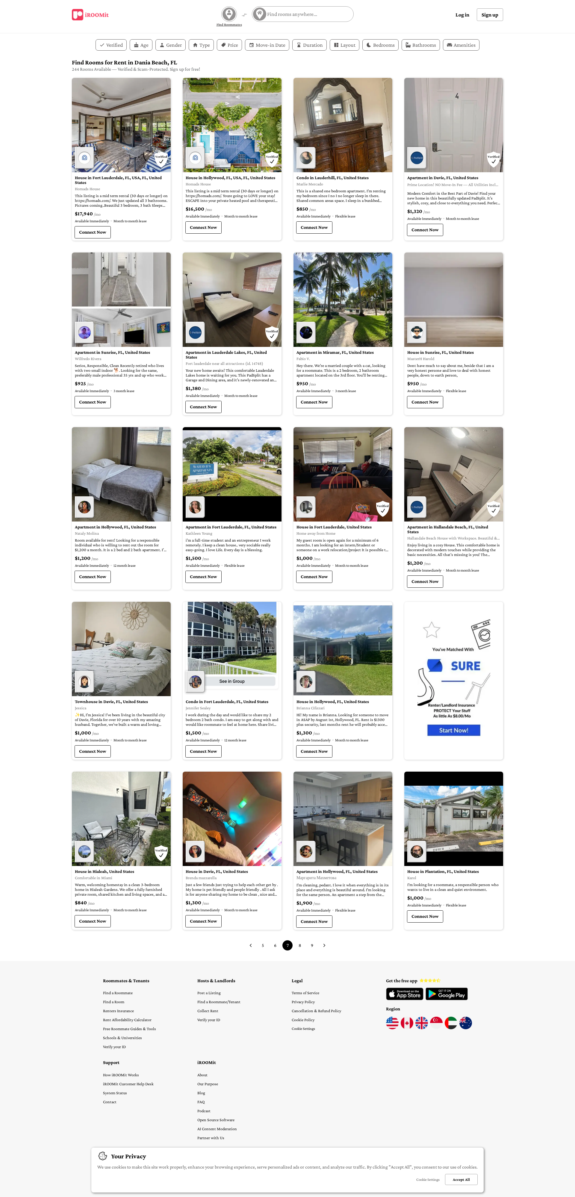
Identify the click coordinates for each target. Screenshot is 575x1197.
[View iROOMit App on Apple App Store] (404, 998)
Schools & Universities (122, 1037)
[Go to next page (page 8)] (324, 945)
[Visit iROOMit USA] (392, 1027)
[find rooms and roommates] (244, 15)
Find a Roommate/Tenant (218, 1001)
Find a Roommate (118, 992)
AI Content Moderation (217, 1128)
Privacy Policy (303, 1001)
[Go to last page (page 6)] (251, 945)
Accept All (461, 1179)
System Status (115, 1092)
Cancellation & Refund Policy (316, 1010)
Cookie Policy (303, 1019)
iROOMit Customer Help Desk (128, 1083)
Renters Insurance (118, 1010)
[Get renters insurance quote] (453, 681)
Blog (201, 1092)
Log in (462, 15)
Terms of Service (305, 992)
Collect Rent (207, 1010)
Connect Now (92, 232)
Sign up (490, 15)
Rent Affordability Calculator (127, 1019)
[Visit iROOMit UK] (421, 1027)
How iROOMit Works (121, 1074)
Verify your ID (114, 1046)
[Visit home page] (90, 14)
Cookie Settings (303, 1028)
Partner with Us (210, 1137)
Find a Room (113, 1001)
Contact (109, 1101)
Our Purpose (207, 1083)
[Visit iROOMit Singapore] (436, 1027)
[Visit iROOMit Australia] (465, 1027)
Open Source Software (215, 1119)
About (202, 1074)
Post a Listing (209, 992)
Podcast (204, 1110)
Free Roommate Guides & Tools (129, 1028)
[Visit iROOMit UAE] (451, 1027)
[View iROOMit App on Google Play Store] (447, 998)
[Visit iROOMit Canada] (407, 1027)
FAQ (201, 1101)
